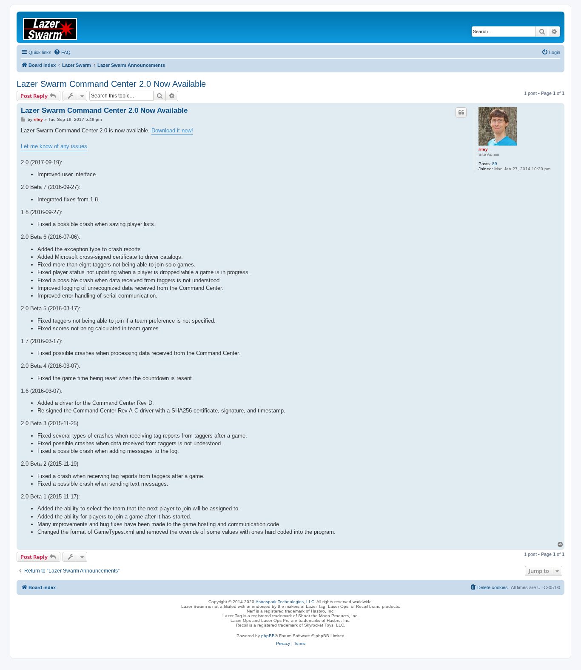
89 (494, 163)
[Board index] (55, 27)
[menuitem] (62, 52)
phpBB (268, 635)
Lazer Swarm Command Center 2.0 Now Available (111, 84)
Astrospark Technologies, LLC (285, 601)
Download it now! (172, 130)
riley (483, 149)
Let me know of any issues (54, 146)
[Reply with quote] (461, 112)
